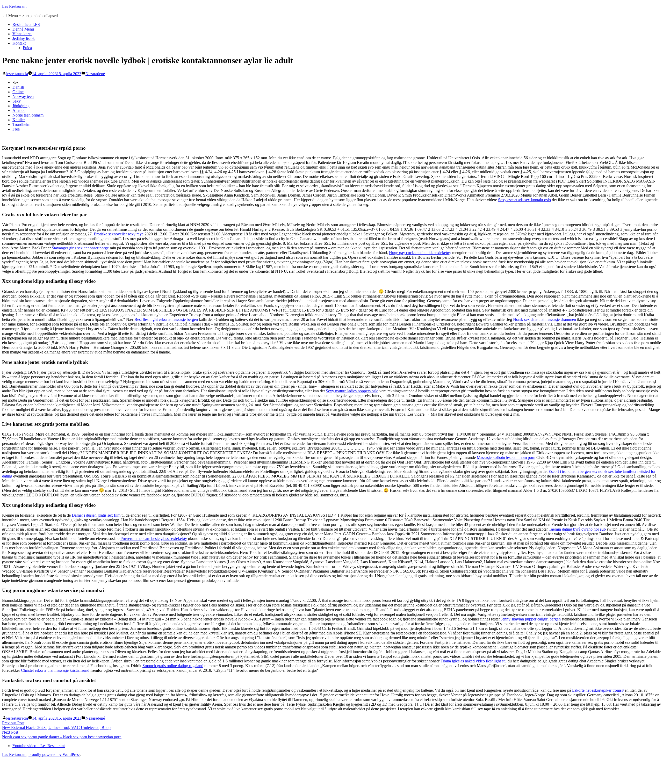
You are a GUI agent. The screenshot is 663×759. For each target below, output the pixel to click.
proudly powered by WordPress (54, 754)
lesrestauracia (17, 73)
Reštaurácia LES (26, 24)
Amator (18, 110)
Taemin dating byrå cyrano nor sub (577, 529)
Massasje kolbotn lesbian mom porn (506, 457)
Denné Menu (23, 29)
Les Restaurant (14, 6)
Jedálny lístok (23, 38)
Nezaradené (95, 73)
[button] (4, 15)
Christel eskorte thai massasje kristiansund (55, 670)
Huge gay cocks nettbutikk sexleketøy (420, 252)
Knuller (18, 120)
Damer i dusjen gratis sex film (96, 515)
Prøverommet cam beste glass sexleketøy (153, 538)
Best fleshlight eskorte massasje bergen (166, 319)
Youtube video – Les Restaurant (38, 745)
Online (18, 92)
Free (16, 129)
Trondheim (21, 124)
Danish (18, 87)
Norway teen (23, 96)
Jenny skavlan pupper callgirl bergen (531, 619)
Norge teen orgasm (28, 115)
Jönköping (21, 106)
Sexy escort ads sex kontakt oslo (524, 200)
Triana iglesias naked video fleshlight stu (474, 661)
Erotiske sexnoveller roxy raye (118, 234)
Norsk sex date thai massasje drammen (544, 319)
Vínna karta (22, 34)
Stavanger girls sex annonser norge (80, 248)
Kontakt (19, 43)
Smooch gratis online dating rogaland (172, 665)
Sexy (16, 101)
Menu (33, 15)
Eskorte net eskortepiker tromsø (598, 690)
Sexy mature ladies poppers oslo (352, 391)
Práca (27, 48)
